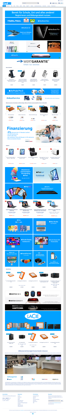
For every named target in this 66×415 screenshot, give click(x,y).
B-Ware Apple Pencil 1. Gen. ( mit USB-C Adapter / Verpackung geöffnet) (21, 158)
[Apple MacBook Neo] (33, 21)
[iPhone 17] (12, 46)
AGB (33, 402)
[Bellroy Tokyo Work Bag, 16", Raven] (22, 109)
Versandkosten (22, 410)
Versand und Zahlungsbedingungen (22, 402)
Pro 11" (57, 213)
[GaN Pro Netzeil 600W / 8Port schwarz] (44, 151)
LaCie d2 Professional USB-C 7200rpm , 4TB (11, 343)
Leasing (19, 398)
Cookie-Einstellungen (36, 395)
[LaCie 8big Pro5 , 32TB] (44, 275)
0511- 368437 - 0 (6, 398)
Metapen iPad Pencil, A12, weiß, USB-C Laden (55, 80)
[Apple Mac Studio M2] (47, 226)
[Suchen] (38, 3)
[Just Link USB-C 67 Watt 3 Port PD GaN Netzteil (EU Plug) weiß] (33, 151)
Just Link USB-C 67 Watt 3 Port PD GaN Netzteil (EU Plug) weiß (33, 158)
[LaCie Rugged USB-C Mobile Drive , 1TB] (33, 337)
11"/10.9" (50, 212)
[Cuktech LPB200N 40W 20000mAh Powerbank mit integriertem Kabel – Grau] (11, 73)
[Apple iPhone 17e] (33, 56)
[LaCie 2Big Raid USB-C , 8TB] (22, 337)
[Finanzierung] (33, 134)
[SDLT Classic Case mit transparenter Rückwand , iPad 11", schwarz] (44, 73)
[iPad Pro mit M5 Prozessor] (47, 191)
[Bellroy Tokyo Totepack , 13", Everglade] (33, 109)
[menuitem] (30, 3)
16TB (29, 284)
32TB (34, 284)
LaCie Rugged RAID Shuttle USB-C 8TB (55, 343)
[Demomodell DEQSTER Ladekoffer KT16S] (11, 151)
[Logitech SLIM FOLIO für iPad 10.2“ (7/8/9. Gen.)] (11, 204)
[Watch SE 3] (33, 294)
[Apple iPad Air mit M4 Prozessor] (47, 175)
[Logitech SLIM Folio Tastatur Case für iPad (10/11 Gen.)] (26, 204)
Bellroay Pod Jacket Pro (44, 114)
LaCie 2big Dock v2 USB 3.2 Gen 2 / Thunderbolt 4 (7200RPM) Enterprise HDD (33, 282)
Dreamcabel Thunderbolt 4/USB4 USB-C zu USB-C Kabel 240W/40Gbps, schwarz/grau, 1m (55, 158)
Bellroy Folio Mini (55, 114)
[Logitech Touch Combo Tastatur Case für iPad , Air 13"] (54, 204)
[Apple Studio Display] (19, 242)
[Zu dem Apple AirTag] (54, 259)
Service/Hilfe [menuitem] (61, 0)
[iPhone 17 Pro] (54, 46)
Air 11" (56, 212)
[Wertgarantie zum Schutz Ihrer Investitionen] (33, 62)
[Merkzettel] (51, 3)
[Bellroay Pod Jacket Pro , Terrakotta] (44, 109)
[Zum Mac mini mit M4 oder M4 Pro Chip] (12, 259)
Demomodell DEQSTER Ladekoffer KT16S (11, 158)
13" (32, 118)
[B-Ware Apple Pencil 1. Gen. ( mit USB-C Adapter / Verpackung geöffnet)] (22, 151)
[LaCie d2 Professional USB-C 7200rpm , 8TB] (55, 275)
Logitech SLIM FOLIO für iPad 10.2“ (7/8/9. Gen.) (12, 210)
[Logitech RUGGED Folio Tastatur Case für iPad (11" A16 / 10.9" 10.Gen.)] (40, 204)
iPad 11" (42, 83)
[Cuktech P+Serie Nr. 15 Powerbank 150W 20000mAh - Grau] (22, 73)
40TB (36, 284)
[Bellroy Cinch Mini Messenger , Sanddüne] (11, 109)
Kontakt (19, 395)
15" (33, 118)
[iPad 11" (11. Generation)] (19, 175)
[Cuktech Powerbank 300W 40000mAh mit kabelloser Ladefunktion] (33, 73)
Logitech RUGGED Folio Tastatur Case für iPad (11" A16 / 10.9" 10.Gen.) (40, 210)
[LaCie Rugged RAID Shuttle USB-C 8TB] (55, 337)
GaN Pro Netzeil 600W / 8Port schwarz (44, 158)
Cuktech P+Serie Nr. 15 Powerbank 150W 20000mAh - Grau (22, 80)
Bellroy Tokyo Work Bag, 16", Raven (22, 115)
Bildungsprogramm (20, 406)
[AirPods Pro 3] (33, 92)
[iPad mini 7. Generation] (19, 191)
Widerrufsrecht (35, 401)
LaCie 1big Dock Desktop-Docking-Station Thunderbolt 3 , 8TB (22, 281)
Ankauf (19, 399)
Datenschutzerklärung (36, 399)
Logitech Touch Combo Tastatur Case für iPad (54, 210)
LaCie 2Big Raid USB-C (22, 342)
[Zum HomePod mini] (26, 259)
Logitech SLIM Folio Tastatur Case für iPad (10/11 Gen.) (26, 210)
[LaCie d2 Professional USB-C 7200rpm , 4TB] (11, 337)
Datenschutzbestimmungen (56, 402)
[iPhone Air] (33, 46)
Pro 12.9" (51, 213)
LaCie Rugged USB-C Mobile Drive (33, 342)
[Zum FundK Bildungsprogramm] (33, 14)
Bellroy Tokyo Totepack (33, 114)
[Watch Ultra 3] (33, 307)
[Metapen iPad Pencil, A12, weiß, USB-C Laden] (55, 73)
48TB (32, 285)
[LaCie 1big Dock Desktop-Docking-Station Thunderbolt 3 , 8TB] (22, 275)
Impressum (34, 400)
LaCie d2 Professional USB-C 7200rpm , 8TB (55, 281)
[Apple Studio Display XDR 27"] (47, 242)
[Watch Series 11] (33, 300)
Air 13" (58, 212)
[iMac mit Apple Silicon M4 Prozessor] (19, 226)
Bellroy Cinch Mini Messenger (11, 114)
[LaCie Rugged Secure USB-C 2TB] (44, 337)
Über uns (34, 398)
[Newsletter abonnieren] (61, 401)
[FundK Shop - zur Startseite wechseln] (7, 3)
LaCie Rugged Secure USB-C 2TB (44, 342)
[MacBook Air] (19, 32)
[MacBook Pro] (47, 32)
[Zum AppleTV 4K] (40, 259)
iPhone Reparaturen (20, 400)
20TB (32, 284)
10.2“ (53, 212)
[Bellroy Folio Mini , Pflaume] (55, 109)
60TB (34, 285)
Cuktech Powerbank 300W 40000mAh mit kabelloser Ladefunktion (33, 80)
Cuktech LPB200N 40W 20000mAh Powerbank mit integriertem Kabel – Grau (11, 80)
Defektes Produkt (20, 401)
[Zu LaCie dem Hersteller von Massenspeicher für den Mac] (33, 321)
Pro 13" (54, 213)
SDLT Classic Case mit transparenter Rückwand (44, 80)
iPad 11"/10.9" (46, 83)
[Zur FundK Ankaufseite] (33, 98)
